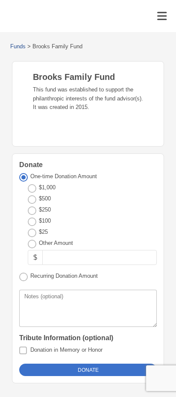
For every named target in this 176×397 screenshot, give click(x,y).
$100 (45, 221)
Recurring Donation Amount (64, 276)
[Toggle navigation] (162, 16)
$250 (45, 209)
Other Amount (56, 243)
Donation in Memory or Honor (66, 350)
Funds (18, 46)
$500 (45, 198)
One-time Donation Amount (63, 176)
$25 (43, 232)
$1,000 (47, 187)
